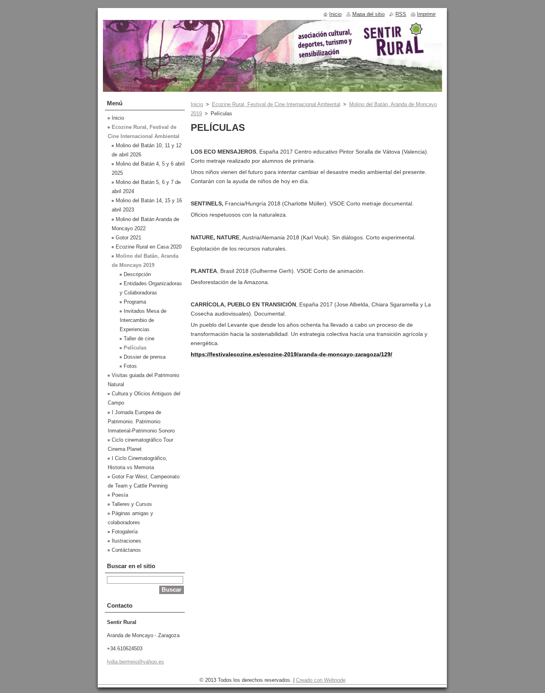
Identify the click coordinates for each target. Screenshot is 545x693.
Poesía (120, 495)
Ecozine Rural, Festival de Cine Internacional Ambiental (276, 104)
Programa (135, 302)
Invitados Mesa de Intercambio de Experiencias (143, 320)
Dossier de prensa (145, 357)
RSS (400, 14)
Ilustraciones (126, 541)
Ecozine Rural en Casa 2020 (149, 247)
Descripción (137, 274)
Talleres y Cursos (132, 504)
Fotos (130, 366)
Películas (135, 348)
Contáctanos (126, 550)
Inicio (197, 104)
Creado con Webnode (321, 680)
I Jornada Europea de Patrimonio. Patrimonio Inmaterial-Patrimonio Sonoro (141, 421)
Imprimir (426, 14)
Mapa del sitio (368, 14)
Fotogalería (125, 532)
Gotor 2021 (128, 238)
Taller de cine (139, 339)
